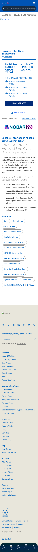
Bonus (4, 549)
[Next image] (33, 30)
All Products (6, 527)
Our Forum (6, 475)
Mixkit (20, 524)
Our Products (7, 465)
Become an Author (9, 488)
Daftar (19, 549)
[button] (19, 30)
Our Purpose (6, 468)
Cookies (5, 406)
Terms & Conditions (9, 392)
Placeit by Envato (8, 524)
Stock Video (6, 363)
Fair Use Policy (7, 403)
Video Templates (8, 366)
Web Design (6, 436)
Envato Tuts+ (21, 521)
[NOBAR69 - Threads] (23, 324)
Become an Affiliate (9, 452)
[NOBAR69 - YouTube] (18, 324)
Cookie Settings (8, 413)
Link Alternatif (26, 549)
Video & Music (7, 426)
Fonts (4, 376)
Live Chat (34, 549)
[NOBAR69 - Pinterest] (28, 324)
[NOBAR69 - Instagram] (3, 324)
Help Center (6, 449)
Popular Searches (8, 380)
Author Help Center (9, 495)
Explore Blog (6, 439)
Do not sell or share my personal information (18, 410)
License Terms (7, 389)
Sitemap (17, 527)
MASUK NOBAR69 (29, 118)
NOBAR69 (8, 56)
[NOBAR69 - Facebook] (13, 324)
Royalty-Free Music (9, 369)
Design (4, 429)
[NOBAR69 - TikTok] (8, 324)
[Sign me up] (34, 339)
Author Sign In (7, 491)
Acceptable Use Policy (10, 399)
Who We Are (6, 462)
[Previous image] (4, 30)
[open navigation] (33, 3)
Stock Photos (7, 373)
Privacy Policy (21, 343)
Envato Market (7, 521)
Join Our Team (7, 472)
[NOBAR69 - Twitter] (33, 324)
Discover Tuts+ (7, 422)
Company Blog (7, 479)
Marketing (5, 433)
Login (11, 549)
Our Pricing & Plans (9, 359)
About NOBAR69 (8, 356)
